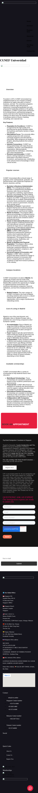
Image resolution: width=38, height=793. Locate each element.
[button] (19, 89)
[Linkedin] (16, 738)
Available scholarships (15, 364)
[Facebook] (11, 738)
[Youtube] (21, 738)
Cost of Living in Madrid (15, 309)
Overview (10, 89)
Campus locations (13, 270)
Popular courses (12, 170)
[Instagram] (27, 738)
